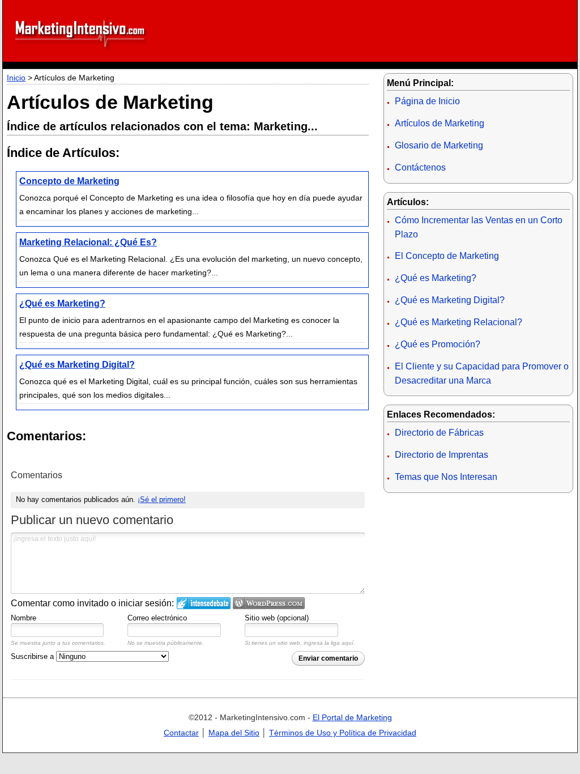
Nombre (23, 618)
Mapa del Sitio (233, 732)
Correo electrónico (157, 618)
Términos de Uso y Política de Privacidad (342, 732)
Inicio (16, 77)
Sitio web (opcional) (277, 618)
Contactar (181, 732)
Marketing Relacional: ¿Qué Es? (88, 242)
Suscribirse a (33, 656)
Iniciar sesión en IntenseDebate (204, 603)
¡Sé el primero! (162, 499)
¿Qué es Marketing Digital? (77, 364)
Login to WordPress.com (269, 603)
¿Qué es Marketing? (62, 303)
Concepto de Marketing (69, 181)
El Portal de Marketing (352, 717)
